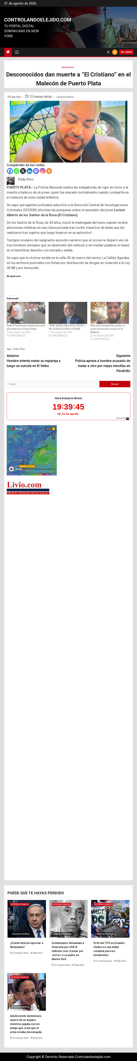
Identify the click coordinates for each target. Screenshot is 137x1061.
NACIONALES (68, 67)
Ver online (126, 52)
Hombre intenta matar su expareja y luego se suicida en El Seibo (33, 361)
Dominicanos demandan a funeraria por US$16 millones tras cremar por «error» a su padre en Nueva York (68, 951)
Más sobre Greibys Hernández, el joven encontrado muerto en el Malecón (108, 329)
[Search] (108, 52)
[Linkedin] (29, 171)
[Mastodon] (36, 171)
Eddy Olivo (16, 97)
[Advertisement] (68, 522)
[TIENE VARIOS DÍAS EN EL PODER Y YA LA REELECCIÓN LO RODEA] (68, 313)
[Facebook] (10, 171)
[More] (49, 171)
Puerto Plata (19, 349)
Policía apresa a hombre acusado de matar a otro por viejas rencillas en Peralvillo (102, 363)
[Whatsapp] (16, 171)
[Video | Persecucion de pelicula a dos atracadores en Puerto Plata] (26, 313)
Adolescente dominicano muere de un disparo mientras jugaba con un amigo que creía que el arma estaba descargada (26, 1024)
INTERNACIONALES (19, 904)
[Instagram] (42, 171)
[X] (23, 171)
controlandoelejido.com (37, 20)
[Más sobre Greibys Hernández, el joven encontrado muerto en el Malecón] (110, 313)
